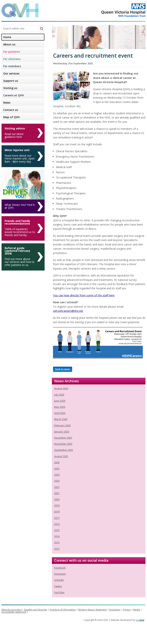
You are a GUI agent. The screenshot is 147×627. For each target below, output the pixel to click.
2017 (57, 518)
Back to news (62, 369)
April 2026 (59, 413)
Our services (11, 73)
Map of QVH (11, 117)
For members (12, 66)
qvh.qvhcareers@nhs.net (68, 311)
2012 (57, 548)
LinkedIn (59, 580)
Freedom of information (63, 609)
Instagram (60, 573)
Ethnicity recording (12, 609)
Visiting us (10, 88)
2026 (57, 462)
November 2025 (63, 444)
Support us (10, 81)
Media (136, 609)
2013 (57, 542)
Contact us (10, 110)
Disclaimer (115, 609)
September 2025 (63, 450)
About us (9, 44)
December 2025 (63, 437)
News (6, 102)
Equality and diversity (35, 609)
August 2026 (61, 388)
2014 (57, 536)
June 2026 (59, 400)
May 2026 (59, 407)
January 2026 (61, 431)
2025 (57, 468)
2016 (57, 524)
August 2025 (61, 456)
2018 (57, 511)
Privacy (127, 609)
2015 (57, 530)
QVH (20, 10)
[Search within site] (41, 28)
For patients (11, 51)
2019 (57, 505)
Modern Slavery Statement (92, 609)
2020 (57, 499)
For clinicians (11, 59)
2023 (57, 480)
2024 (57, 474)
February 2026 (62, 425)
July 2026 (59, 394)
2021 (57, 493)
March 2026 (60, 419)
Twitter (58, 586)
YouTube (59, 592)
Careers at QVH (13, 95)
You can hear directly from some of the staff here (83, 295)
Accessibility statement (14, 612)
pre (140, 620)
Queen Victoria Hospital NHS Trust (108, 10)
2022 (57, 487)
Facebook (59, 567)
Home (7, 37)
